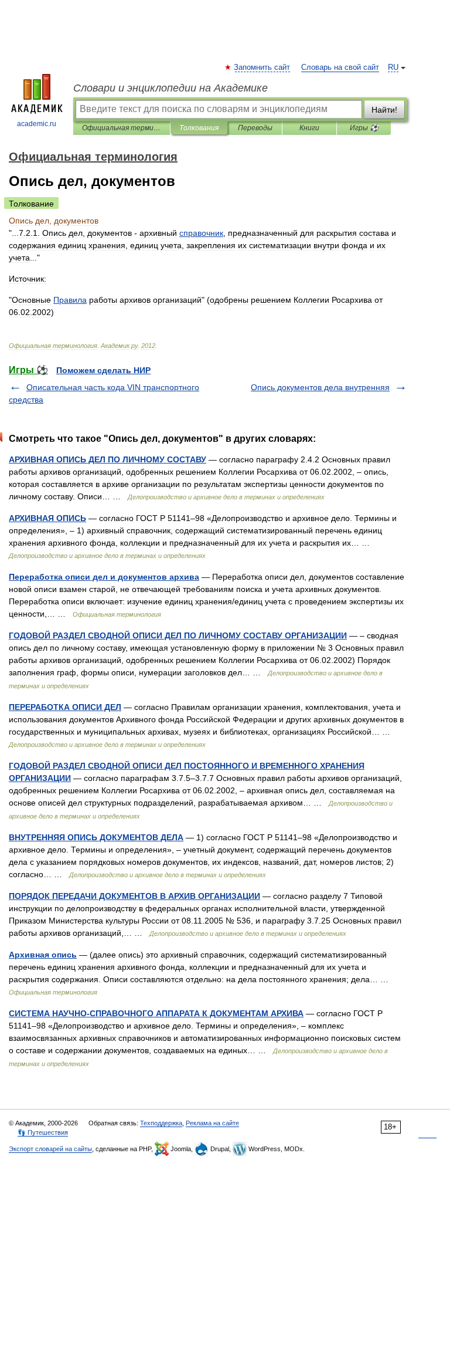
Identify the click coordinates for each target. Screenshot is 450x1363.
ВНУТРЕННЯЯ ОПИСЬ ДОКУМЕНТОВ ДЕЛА (96, 837)
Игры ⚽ (364, 128)
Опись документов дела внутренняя (320, 387)
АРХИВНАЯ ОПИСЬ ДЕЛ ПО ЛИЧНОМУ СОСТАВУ (107, 459)
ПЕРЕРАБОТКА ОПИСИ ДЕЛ (65, 707)
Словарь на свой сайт (340, 67)
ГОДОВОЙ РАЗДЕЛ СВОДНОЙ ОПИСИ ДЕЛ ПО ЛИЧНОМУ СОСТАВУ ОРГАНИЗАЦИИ (178, 635)
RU (393, 67)
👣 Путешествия (43, 1132)
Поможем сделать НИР (103, 370)
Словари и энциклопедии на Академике (170, 88)
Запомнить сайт (262, 67)
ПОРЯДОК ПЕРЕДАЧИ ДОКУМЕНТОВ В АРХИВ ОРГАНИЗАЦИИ (134, 896)
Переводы (255, 128)
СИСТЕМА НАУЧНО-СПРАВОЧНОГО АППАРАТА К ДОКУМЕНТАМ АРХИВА (156, 1013)
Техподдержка (161, 1123)
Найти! (384, 109)
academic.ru (36, 124)
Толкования (199, 128)
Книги (309, 128)
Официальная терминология (121, 128)
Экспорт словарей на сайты (50, 1148)
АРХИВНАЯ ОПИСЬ (47, 518)
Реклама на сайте (212, 1123)
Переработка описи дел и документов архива (104, 576)
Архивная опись (43, 954)
